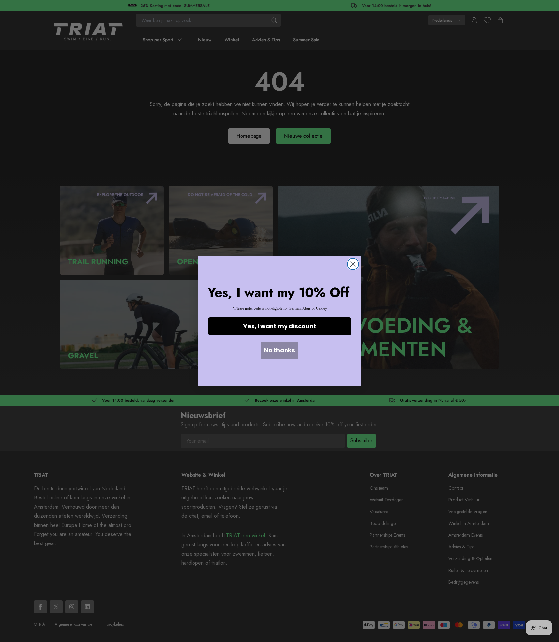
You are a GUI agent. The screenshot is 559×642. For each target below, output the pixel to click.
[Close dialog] (353, 264)
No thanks (279, 350)
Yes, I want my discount (279, 326)
